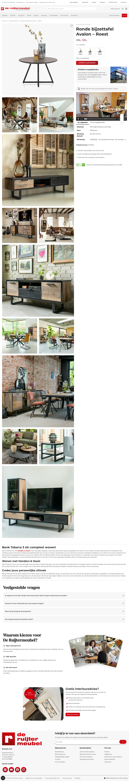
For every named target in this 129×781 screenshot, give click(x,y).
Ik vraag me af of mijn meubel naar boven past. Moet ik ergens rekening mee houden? (36, 595)
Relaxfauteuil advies (87, 759)
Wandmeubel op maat (88, 754)
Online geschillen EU (52, 778)
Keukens (44, 15)
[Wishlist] (122, 8)
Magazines (108, 754)
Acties (94, 2)
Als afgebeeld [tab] (82, 122)
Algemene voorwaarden (34, 778)
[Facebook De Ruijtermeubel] (17, 769)
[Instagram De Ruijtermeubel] (23, 769)
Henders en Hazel (83, 24)
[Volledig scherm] (124, 119)
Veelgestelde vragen (62, 757)
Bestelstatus (59, 752)
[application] (101, 106)
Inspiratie (85, 2)
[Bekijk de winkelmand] (126, 8)
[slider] (100, 118)
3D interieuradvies (86, 757)
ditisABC (77, 778)
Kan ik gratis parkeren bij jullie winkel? (19, 619)
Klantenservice (60, 754)
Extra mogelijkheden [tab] (97, 122)
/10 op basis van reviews (47, 2)
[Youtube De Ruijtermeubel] (11, 769)
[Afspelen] (78, 119)
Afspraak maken (73, 714)
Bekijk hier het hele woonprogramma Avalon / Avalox (99, 88)
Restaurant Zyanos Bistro (113, 757)
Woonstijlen (74, 2)
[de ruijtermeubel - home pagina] (15, 9)
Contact (123, 2)
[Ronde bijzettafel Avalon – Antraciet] (99, 51)
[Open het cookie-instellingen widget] (3, 778)
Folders (107, 752)
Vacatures (107, 762)
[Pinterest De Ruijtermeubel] (5, 769)
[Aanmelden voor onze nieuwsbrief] (122, 742)
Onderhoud (113, 2)
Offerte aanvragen (87, 63)
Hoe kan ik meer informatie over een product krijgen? (24, 603)
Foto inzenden (60, 762)
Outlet (124, 15)
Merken (102, 2)
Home (4, 21)
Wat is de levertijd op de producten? (18, 611)
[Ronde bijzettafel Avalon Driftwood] (90, 51)
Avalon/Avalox (13, 21)
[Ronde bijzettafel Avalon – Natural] (80, 51)
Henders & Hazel (24, 551)
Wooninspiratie (109, 759)
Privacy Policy (67, 778)
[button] (101, 106)
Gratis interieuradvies (87, 752)
